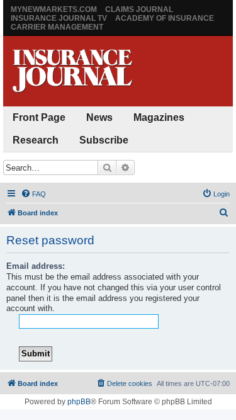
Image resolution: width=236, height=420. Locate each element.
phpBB (79, 401)
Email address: (35, 266)
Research (36, 140)
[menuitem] (33, 193)
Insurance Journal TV (59, 18)
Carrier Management (57, 27)
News (99, 117)
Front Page (39, 117)
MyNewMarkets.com (54, 9)
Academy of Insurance (164, 18)
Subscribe (103, 140)
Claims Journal (139, 9)
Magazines (158, 117)
